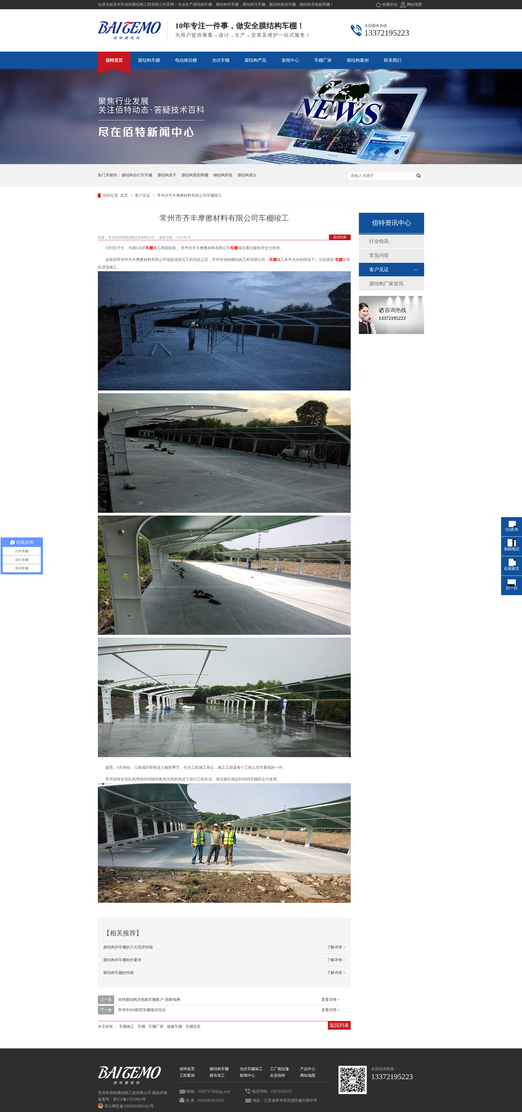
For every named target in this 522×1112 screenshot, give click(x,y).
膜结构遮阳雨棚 (195, 175)
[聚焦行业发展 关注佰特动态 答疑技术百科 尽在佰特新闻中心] (261, 163)
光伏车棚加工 (251, 1069)
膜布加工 (217, 1075)
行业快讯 (379, 241)
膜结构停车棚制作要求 (122, 960)
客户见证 (143, 195)
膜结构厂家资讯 (386, 283)
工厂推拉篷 (279, 1069)
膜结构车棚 (219, 1069)
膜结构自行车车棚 (137, 175)
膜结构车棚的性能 (118, 973)
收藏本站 (389, 4)
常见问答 (379, 255)
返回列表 (339, 237)
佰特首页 (187, 1069)
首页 (124, 195)
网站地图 (414, 4)
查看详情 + (330, 1000)
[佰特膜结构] (352, 1080)
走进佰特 (277, 1075)
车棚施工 (126, 1026)
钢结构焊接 (222, 175)
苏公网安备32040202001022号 (128, 1106)
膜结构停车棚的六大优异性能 (128, 947)
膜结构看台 (247, 175)
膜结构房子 (166, 175)
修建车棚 (174, 1026)
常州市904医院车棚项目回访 (142, 1010)
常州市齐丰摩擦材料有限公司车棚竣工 (189, 195)
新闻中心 (247, 1075)
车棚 (149, 248)
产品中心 (307, 1069)
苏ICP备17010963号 (129, 1099)
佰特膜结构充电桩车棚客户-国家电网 (149, 1000)
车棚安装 (193, 1026)
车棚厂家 (156, 1026)
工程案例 (187, 1075)
